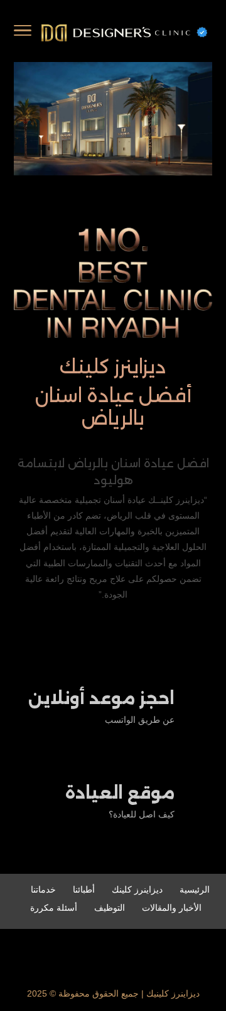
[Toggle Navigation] (22, 32)
